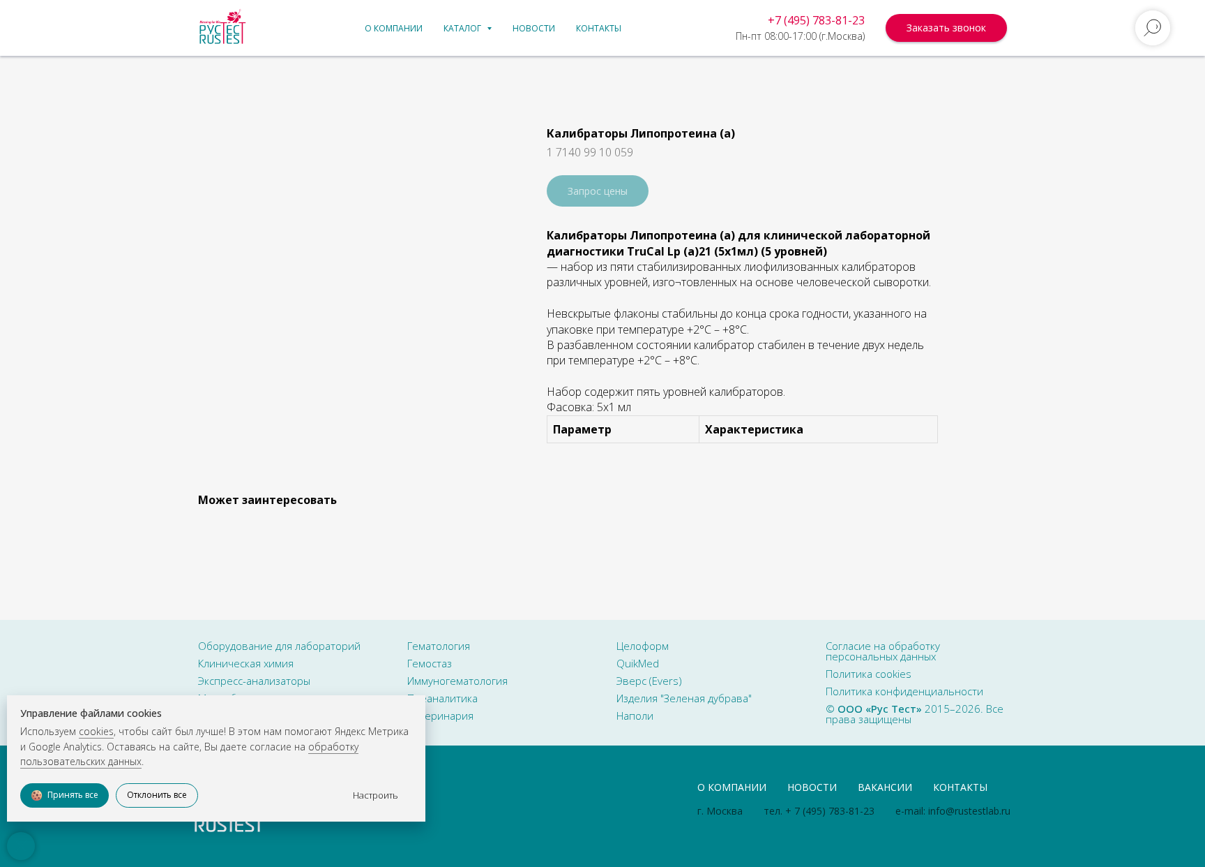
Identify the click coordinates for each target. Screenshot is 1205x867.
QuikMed (637, 663)
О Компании (731, 787)
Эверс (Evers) (649, 681)
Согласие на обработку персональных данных (883, 651)
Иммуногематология (457, 681)
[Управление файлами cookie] (21, 846)
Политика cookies (868, 674)
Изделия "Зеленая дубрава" (684, 698)
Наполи (634, 715)
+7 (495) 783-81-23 (816, 20)
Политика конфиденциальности (904, 691)
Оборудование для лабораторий (279, 646)
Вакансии (885, 787)
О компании (394, 28)
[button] (946, 28)
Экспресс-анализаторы (254, 681)
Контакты (598, 28)
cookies (96, 731)
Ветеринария (440, 715)
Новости (534, 28)
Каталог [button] (463, 28)
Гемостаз (429, 663)
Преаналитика (442, 698)
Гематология (438, 646)
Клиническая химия (246, 663)
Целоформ (642, 646)
